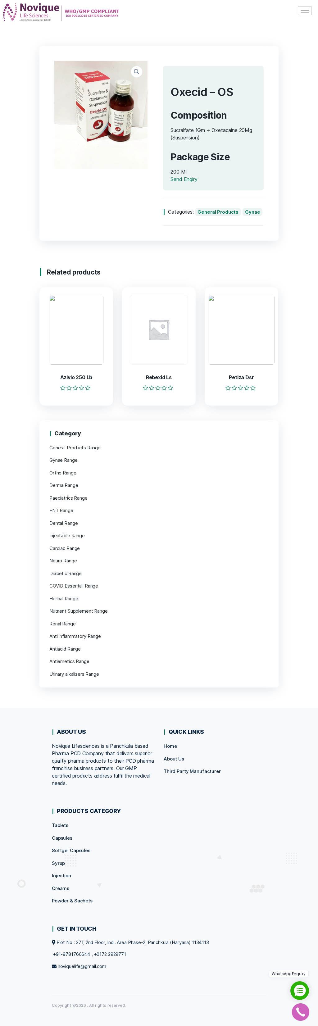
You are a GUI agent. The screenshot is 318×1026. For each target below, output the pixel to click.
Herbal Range (63, 599)
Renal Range (62, 624)
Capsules (62, 838)
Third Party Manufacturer (192, 771)
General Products (218, 212)
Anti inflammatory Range (75, 636)
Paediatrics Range (68, 498)
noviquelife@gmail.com (82, 966)
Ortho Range (62, 473)
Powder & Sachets (72, 901)
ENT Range (61, 510)
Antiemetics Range (69, 661)
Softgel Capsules (71, 850)
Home (170, 746)
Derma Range (63, 485)
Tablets (60, 825)
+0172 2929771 (110, 954)
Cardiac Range (64, 548)
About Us (174, 759)
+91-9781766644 (71, 954)
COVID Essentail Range (73, 586)
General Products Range (75, 448)
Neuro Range (63, 561)
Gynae (252, 212)
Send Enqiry (183, 179)
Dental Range (63, 523)
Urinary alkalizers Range (74, 674)
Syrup (58, 863)
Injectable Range (67, 535)
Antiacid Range (65, 649)
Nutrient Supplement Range (78, 611)
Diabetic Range (65, 573)
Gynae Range (63, 460)
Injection (61, 875)
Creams (60, 888)
